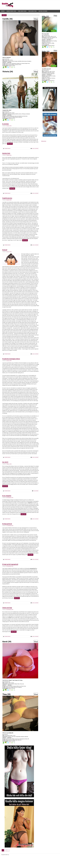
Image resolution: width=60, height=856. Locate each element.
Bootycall (4, 249)
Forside (3, 11)
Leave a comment (35, 148)
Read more (10, 143)
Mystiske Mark (6, 153)
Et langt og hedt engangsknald (10, 564)
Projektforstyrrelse (7, 198)
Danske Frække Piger (11, 11)
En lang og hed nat (7, 523)
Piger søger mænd (22, 11)
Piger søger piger (32, 11)
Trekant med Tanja (7, 607)
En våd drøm (5, 124)
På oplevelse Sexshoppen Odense (11, 358)
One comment (35, 490)
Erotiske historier (43, 11)
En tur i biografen (6, 495)
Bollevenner (43, 141)
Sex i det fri (5, 462)
